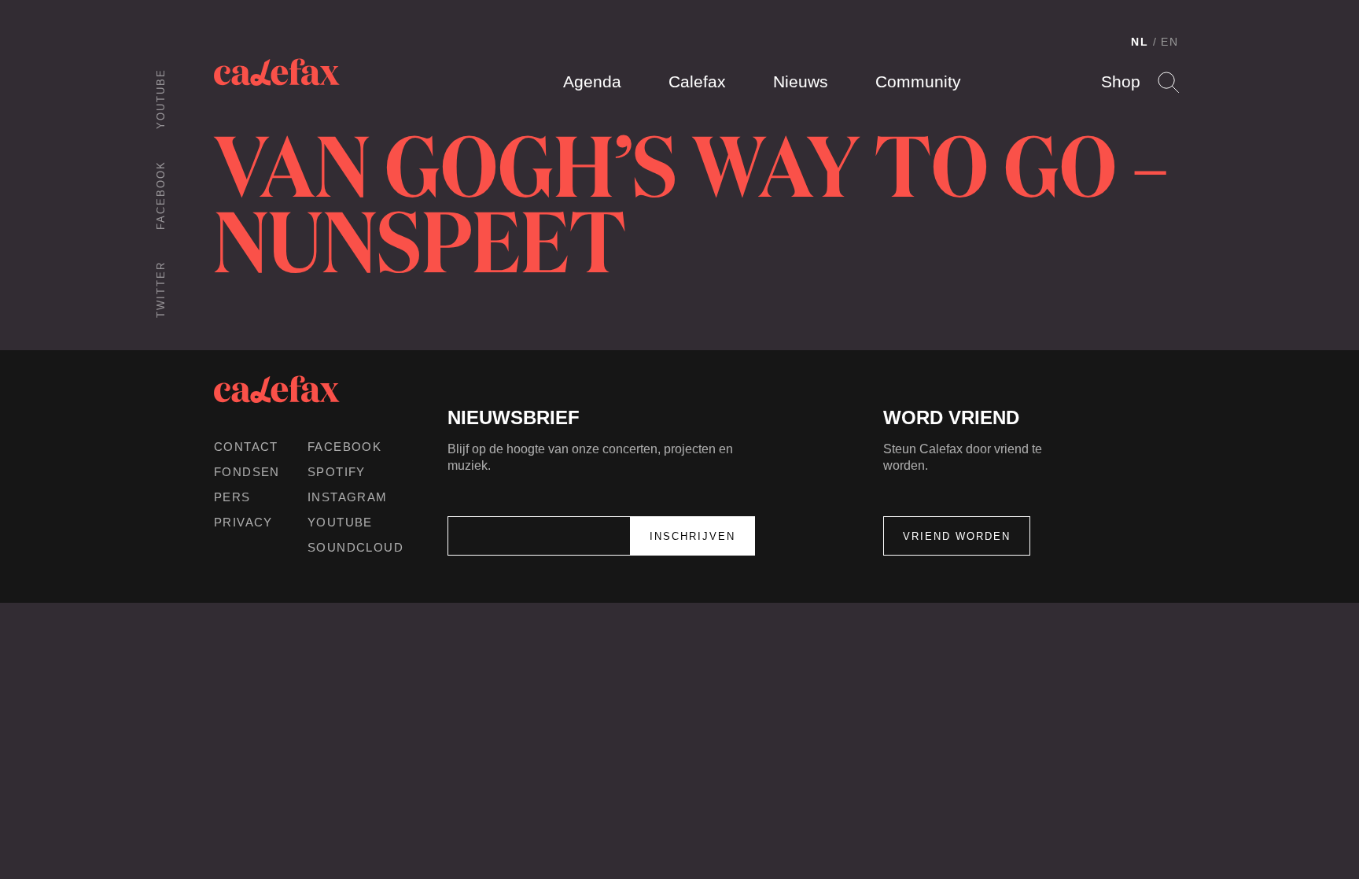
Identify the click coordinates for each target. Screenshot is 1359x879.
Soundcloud (355, 547)
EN (1170, 41)
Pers (232, 497)
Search (1168, 82)
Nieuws (800, 81)
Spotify (337, 471)
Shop (1120, 81)
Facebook (161, 195)
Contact (246, 446)
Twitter (161, 289)
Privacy (243, 522)
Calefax (697, 81)
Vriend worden (957, 536)
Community (918, 81)
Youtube (161, 98)
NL (1140, 41)
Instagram (348, 497)
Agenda (592, 81)
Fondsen (247, 471)
